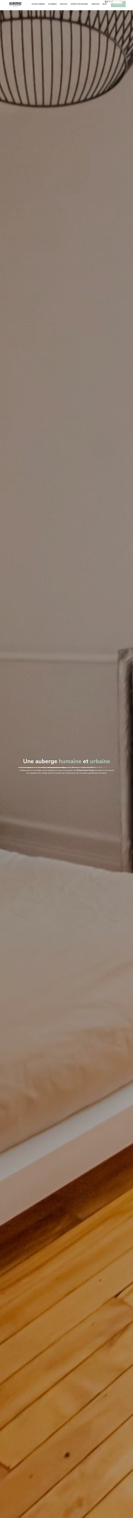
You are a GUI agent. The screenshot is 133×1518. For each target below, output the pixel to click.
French (110, 1)
